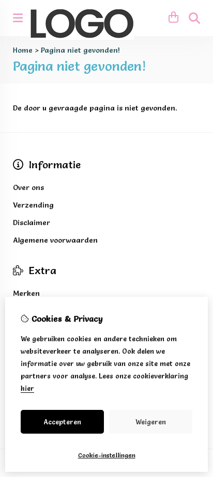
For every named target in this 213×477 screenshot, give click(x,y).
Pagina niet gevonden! (80, 50)
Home (23, 50)
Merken (26, 293)
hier (27, 388)
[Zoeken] (194, 18)
